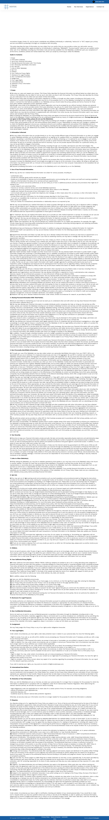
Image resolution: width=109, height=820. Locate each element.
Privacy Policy (46, 817)
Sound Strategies (94, 818)
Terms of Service (56, 817)
